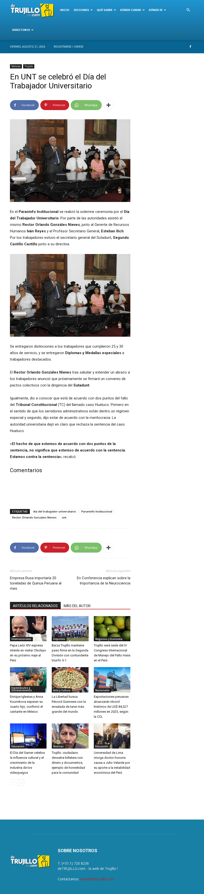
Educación (17, 746)
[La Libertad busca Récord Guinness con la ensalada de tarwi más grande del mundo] (70, 679)
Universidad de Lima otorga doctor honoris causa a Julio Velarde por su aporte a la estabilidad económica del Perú (112, 762)
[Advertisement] (70, 492)
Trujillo (29, 66)
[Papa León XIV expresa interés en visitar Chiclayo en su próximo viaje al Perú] (28, 628)
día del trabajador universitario (54, 511)
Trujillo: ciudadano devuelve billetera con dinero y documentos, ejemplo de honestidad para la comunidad (68, 762)
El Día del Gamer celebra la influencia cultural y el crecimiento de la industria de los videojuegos (27, 762)
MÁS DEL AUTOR (77, 606)
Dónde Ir (155, 10)
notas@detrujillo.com (97, 879)
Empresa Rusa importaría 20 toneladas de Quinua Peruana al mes (35, 583)
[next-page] (21, 782)
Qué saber (104, 10)
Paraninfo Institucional (96, 511)
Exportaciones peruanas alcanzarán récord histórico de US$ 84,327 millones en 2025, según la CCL (111, 706)
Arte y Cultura (61, 690)
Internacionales (21, 639)
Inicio (64, 10)
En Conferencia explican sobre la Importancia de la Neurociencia (103, 580)
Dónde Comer (130, 10)
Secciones (81, 10)
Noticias (15, 66)
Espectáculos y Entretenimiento (21, 689)
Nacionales (102, 690)
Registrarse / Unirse (68, 46)
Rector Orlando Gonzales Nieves (34, 517)
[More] (108, 105)
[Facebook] (190, 46)
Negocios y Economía (108, 639)
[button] (188, 10)
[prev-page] (13, 782)
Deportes (59, 639)
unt (64, 517)
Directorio (21, 30)
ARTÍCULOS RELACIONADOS (35, 606)
